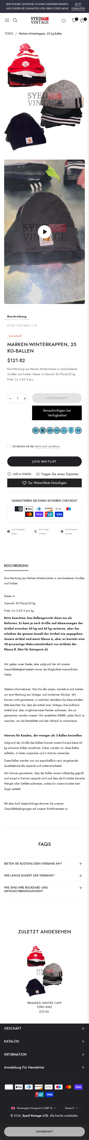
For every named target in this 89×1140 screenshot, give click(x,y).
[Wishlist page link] (64, 20)
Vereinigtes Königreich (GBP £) (35, 1108)
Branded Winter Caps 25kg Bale (45, 1005)
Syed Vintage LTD (35, 1116)
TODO (9, 33)
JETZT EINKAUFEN (78, 6)
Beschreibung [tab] (16, 566)
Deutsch (69, 1108)
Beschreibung (16, 316)
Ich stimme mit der (36, 446)
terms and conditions (47, 446)
